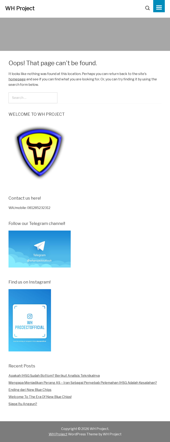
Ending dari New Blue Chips (29, 390)
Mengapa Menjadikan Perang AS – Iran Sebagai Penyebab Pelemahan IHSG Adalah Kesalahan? (82, 383)
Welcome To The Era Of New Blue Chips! (40, 397)
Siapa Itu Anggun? (22, 404)
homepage (17, 79)
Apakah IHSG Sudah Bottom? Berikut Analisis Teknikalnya (54, 376)
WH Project (20, 8)
